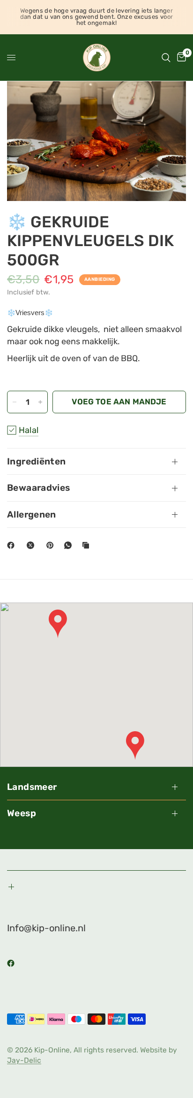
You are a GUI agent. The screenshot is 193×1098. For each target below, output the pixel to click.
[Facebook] (12, 545)
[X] (32, 545)
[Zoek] (166, 57)
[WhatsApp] (69, 545)
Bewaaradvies (38, 487)
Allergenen (31, 514)
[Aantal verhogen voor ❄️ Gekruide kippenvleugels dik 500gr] (40, 402)
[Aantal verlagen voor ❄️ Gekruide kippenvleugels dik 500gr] (14, 402)
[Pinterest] (52, 545)
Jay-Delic (24, 1060)
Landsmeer (32, 786)
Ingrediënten (36, 461)
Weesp (21, 813)
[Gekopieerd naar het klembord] (87, 545)
